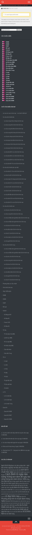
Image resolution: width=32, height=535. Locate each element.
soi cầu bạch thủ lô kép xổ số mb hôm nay (14, 144)
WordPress (15, 530)
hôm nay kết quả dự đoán (17, 489)
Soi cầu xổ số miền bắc (8, 117)
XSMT (7, 46)
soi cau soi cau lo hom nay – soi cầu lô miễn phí (15, 113)
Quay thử (5, 407)
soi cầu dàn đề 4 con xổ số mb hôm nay (14, 152)
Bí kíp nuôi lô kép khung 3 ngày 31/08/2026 (13, 446)
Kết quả (8, 48)
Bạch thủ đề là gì (16, 465)
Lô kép (7, 76)
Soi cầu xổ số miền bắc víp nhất (10, 167)
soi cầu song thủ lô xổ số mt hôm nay (13, 260)
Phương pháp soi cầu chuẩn (10, 283)
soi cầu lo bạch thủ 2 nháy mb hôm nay (13, 121)
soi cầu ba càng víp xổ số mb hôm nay (13, 136)
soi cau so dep (24, 503)
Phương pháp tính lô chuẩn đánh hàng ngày (15, 500)
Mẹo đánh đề (23, 496)
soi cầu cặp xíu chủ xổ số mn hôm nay (13, 237)
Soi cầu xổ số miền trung (9, 245)
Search (19, 29)
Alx (25, 530)
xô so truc (11, 511)
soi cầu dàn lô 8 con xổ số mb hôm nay (13, 198)
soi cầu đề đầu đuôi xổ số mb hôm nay (13, 194)
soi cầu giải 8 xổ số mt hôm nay (11, 276)
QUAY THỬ (8, 94)
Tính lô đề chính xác (8, 287)
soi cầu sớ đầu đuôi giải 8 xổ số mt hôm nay (15, 249)
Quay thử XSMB (10, 96)
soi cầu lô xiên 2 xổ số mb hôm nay (12, 190)
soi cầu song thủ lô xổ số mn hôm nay (13, 214)
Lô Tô (4, 392)
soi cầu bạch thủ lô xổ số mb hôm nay (13, 148)
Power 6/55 (9, 56)
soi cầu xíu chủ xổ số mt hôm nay (12, 256)
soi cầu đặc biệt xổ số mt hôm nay (12, 272)
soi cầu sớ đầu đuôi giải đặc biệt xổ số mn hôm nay (16, 218)
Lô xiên (8, 74)
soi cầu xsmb (11, 509)
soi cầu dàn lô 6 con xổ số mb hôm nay (13, 202)
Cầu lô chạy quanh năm (15, 481)
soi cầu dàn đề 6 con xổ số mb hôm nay (14, 156)
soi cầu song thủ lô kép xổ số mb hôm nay (14, 132)
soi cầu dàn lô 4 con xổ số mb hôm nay (13, 183)
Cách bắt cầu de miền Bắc (14, 470)
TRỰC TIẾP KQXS (7, 291)
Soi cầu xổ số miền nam (9, 206)
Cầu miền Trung (10, 70)
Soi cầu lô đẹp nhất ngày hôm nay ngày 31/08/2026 (15, 442)
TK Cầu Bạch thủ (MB (11, 60)
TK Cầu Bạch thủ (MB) (9, 334)
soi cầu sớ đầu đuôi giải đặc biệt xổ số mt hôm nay (16, 252)
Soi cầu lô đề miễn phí (20, 507)
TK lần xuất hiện (10, 84)
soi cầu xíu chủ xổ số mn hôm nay (12, 210)
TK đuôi (8, 80)
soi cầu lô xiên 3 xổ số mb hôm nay (12, 187)
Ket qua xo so (26, 489)
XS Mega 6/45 (9, 52)
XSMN (7, 44)
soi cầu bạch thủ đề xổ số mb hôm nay (13, 140)
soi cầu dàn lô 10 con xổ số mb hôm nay (14, 171)
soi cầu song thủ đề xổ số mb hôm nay (13, 128)
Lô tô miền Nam (10, 90)
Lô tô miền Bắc (10, 88)
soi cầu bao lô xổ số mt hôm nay (12, 264)
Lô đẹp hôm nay (12, 496)
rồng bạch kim (9, 501)
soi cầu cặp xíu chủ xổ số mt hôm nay (13, 268)
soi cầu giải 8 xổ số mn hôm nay (12, 241)
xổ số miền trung (9, 514)
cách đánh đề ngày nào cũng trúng (15, 478)
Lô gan (7, 72)
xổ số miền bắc (18, 511)
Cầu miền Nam (9, 68)
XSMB (7, 42)
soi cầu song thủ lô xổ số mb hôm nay (13, 125)
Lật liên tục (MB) (10, 62)
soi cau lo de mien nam (14, 503)
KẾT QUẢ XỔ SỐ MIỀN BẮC (22, 491)
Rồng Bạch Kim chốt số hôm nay (20, 501)
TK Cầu (4, 330)
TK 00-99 (8, 86)
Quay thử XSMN (10, 100)
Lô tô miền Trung (10, 92)
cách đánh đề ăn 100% (18, 479)
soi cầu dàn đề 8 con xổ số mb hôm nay (14, 159)
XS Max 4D (8, 54)
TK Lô (4, 357)
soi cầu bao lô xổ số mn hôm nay (12, 225)
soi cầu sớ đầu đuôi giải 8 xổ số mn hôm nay (15, 221)
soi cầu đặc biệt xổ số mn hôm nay (12, 229)
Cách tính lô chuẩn (18, 472)
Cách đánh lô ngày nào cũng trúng (14, 475)
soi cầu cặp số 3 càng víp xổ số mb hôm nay (15, 179)
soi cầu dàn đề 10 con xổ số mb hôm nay (14, 163)
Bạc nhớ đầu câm (16, 467)
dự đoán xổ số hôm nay (19, 487)
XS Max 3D (8, 58)
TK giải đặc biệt (10, 82)
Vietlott (8, 50)
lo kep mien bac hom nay (12, 494)
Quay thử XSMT (10, 98)
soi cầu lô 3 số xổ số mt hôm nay (12, 280)
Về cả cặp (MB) (10, 64)
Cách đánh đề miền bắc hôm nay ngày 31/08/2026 (15, 438)
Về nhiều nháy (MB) (11, 66)
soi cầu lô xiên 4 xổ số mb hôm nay (12, 175)
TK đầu (7, 78)
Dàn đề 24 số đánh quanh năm (9, 483)
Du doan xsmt (26, 481)
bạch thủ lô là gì (6, 465)
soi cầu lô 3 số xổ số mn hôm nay (12, 233)
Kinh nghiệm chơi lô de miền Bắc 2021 (8, 491)
